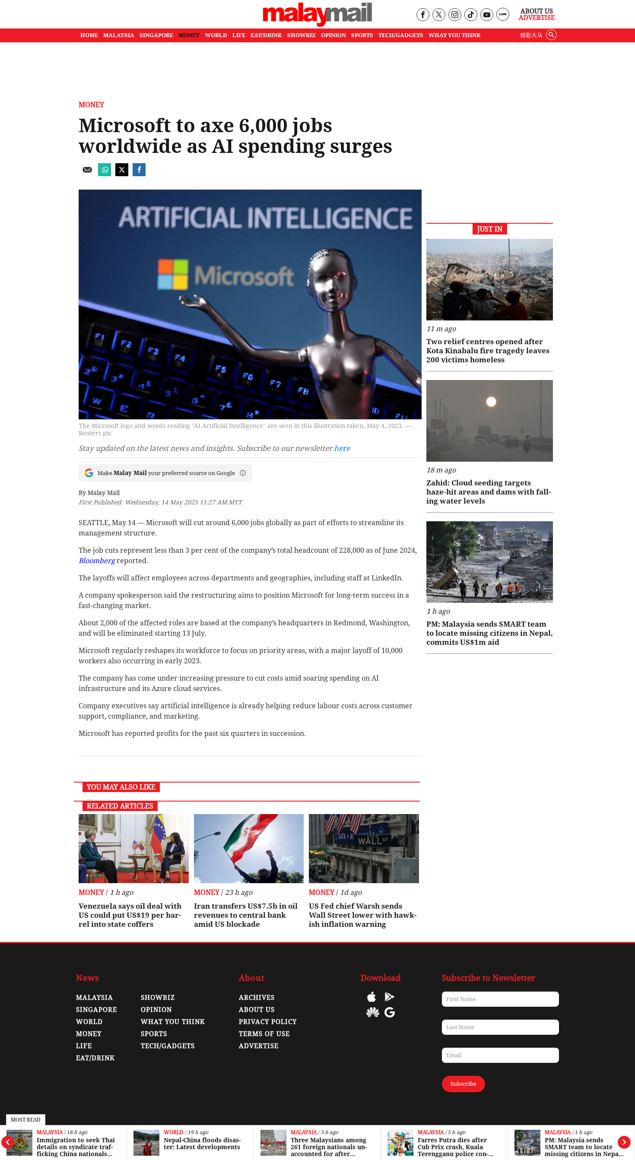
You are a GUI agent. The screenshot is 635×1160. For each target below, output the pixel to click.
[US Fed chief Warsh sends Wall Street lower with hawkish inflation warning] (364, 848)
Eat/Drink (95, 1058)
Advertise (537, 18)
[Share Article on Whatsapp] (104, 174)
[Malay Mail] (317, 24)
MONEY (189, 35)
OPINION (333, 35)
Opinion (156, 1010)
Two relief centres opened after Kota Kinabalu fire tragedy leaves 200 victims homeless (487, 350)
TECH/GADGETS (400, 35)
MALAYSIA (118, 35)
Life (84, 1046)
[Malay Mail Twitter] (439, 15)
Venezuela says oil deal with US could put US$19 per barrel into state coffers (130, 915)
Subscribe (463, 1084)
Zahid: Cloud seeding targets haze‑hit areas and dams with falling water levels (488, 492)
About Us (537, 11)
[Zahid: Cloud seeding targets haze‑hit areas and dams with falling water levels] (489, 421)
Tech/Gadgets (168, 1046)
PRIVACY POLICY (268, 1022)
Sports (154, 1034)
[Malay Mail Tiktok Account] (470, 15)
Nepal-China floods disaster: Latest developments (202, 1143)
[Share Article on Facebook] (139, 174)
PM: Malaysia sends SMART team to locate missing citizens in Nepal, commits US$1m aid (583, 1147)
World (174, 1132)
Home (89, 35)
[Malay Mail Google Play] (389, 1003)
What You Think (455, 35)
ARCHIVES (257, 998)
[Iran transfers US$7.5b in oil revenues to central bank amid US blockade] (249, 848)
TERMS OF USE (264, 1034)
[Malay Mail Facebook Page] (422, 15)
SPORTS (362, 35)
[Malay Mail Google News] (389, 1018)
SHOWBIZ (301, 35)
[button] (242, 472)
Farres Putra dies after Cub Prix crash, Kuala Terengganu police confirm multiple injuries (453, 1147)
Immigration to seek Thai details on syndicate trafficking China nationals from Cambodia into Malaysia (76, 1147)
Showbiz (158, 998)
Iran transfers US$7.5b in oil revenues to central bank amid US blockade (246, 915)
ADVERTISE (259, 1046)
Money (91, 105)
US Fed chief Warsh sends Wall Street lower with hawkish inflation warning (362, 915)
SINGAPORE (156, 35)
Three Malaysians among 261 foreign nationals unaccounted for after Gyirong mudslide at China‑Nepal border (329, 1147)
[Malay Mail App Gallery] (372, 1018)
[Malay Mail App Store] (371, 1003)
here (342, 448)
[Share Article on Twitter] (121, 174)
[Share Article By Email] (87, 174)
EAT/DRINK (266, 35)
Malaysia (50, 1132)
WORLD (216, 35)
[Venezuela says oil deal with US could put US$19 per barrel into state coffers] (134, 848)
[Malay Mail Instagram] (454, 15)
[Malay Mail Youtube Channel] (486, 15)
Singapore (96, 1010)
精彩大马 (531, 35)
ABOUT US (257, 1010)
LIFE (238, 35)
